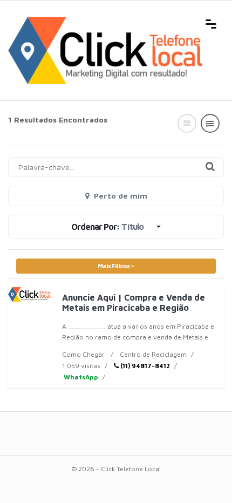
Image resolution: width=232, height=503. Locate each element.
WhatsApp (80, 377)
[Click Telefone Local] (105, 23)
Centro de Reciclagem (153, 354)
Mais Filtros (114, 266)
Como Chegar (83, 354)
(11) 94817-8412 (144, 366)
